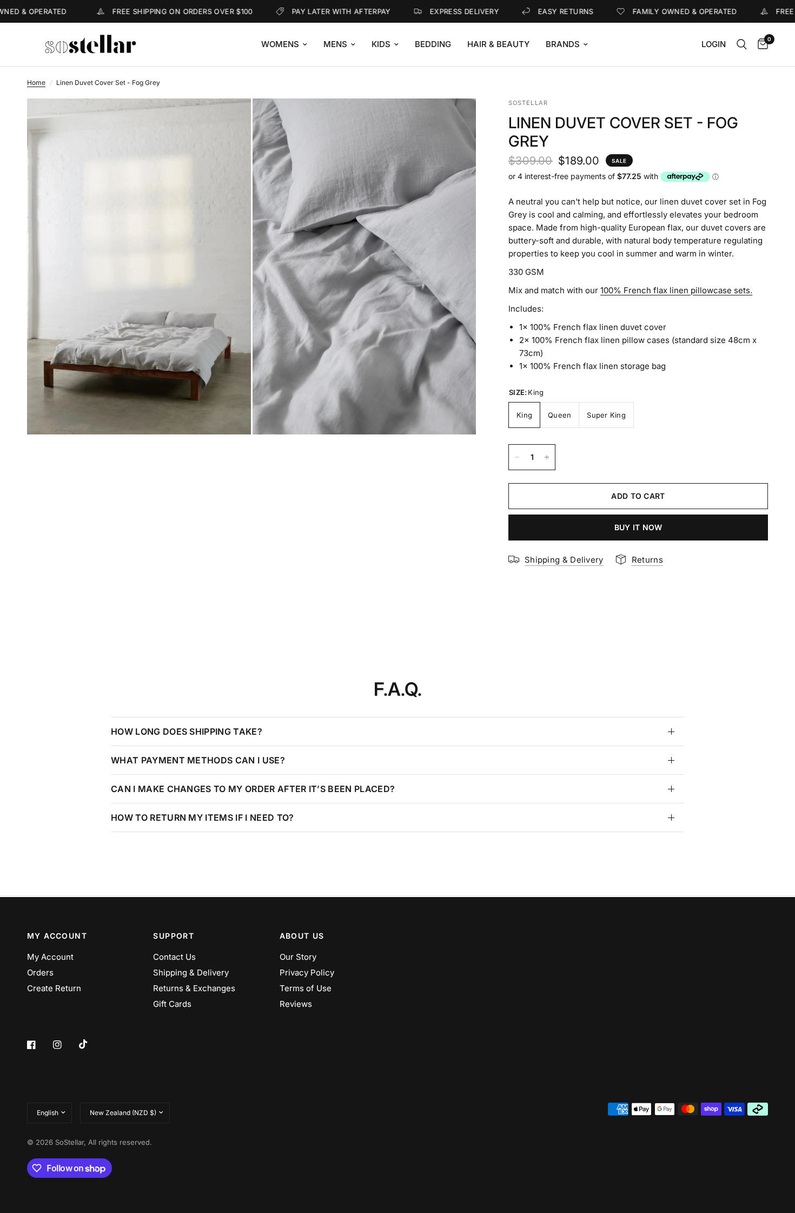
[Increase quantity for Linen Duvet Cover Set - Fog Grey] (547, 457)
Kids (381, 44)
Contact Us (174, 957)
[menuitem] (284, 44)
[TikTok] (91, 1044)
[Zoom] (228, 121)
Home (36, 82)
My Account (50, 957)
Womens (280, 44)
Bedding (433, 44)
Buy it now (638, 527)
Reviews (296, 1004)
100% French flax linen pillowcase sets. (676, 290)
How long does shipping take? (186, 731)
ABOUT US (302, 936)
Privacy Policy (307, 972)
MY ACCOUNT (57, 936)
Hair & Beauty (498, 44)
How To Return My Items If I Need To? (202, 817)
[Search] (741, 44)
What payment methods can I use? (198, 760)
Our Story (298, 957)
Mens (335, 44)
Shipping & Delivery (191, 972)
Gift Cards (172, 1004)
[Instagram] (65, 1045)
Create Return (54, 988)
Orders (40, 972)
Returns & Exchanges (194, 988)
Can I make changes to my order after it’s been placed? (253, 788)
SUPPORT (173, 936)
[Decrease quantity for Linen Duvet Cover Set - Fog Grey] (517, 457)
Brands (563, 44)
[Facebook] (39, 1045)
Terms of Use (306, 988)
